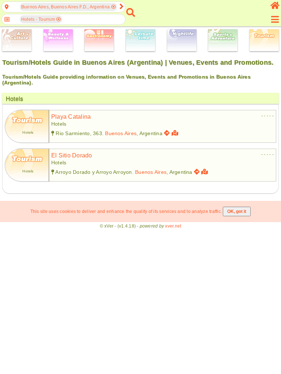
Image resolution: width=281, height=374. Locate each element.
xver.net (173, 226)
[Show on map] (176, 133)
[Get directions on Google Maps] (167, 133)
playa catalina (71, 117)
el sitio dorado (71, 155)
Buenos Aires (120, 133)
